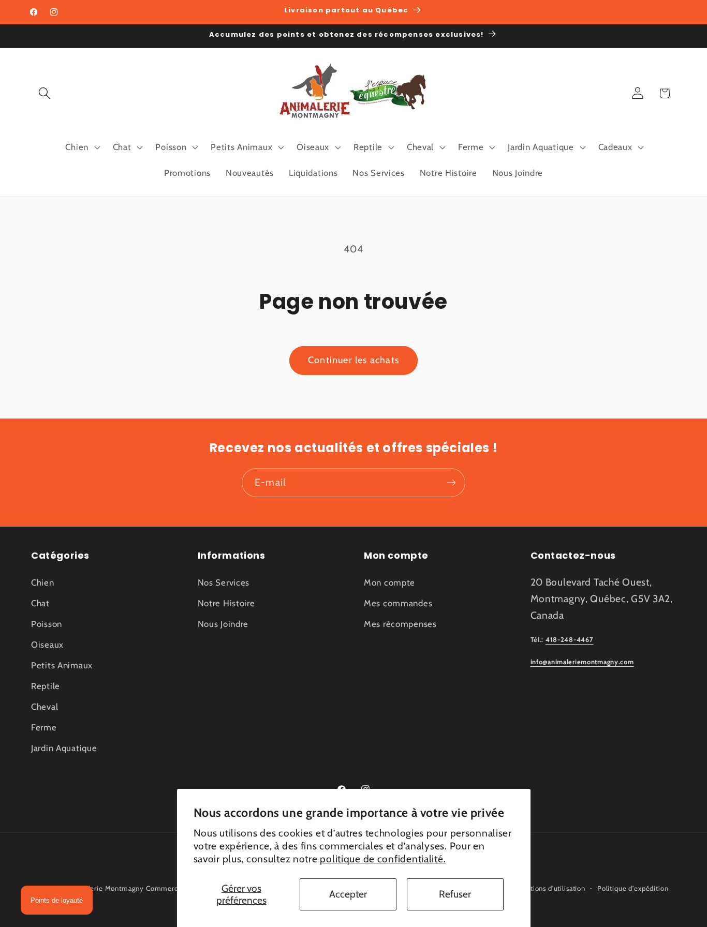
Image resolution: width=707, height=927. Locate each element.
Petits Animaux (62, 665)
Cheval (44, 706)
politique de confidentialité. (383, 859)
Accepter (348, 894)
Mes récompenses (400, 624)
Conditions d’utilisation (548, 888)
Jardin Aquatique (64, 748)
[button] (44, 93)
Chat (40, 603)
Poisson (46, 624)
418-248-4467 (570, 640)
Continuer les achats (353, 360)
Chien (42, 582)
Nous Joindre (223, 624)
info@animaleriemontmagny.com (582, 662)
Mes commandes (398, 603)
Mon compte (389, 582)
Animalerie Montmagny (105, 888)
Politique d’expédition (632, 888)
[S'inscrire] (451, 482)
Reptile (45, 686)
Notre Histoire (226, 603)
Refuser (455, 894)
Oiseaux (47, 644)
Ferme (44, 727)
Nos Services (224, 582)
